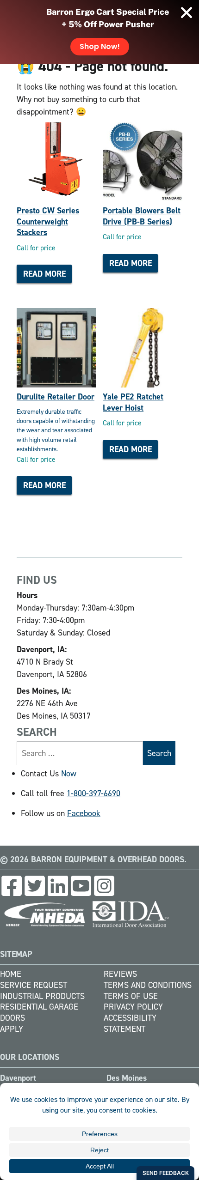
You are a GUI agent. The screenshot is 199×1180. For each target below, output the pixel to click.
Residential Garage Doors (39, 1012)
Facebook (83, 813)
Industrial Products (42, 996)
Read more (44, 273)
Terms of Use (131, 996)
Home (10, 974)
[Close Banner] (186, 12)
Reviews (120, 974)
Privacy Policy (133, 1006)
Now (68, 773)
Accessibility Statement (130, 1023)
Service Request (33, 985)
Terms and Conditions (148, 985)
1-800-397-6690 (93, 793)
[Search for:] (80, 753)
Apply (11, 1029)
